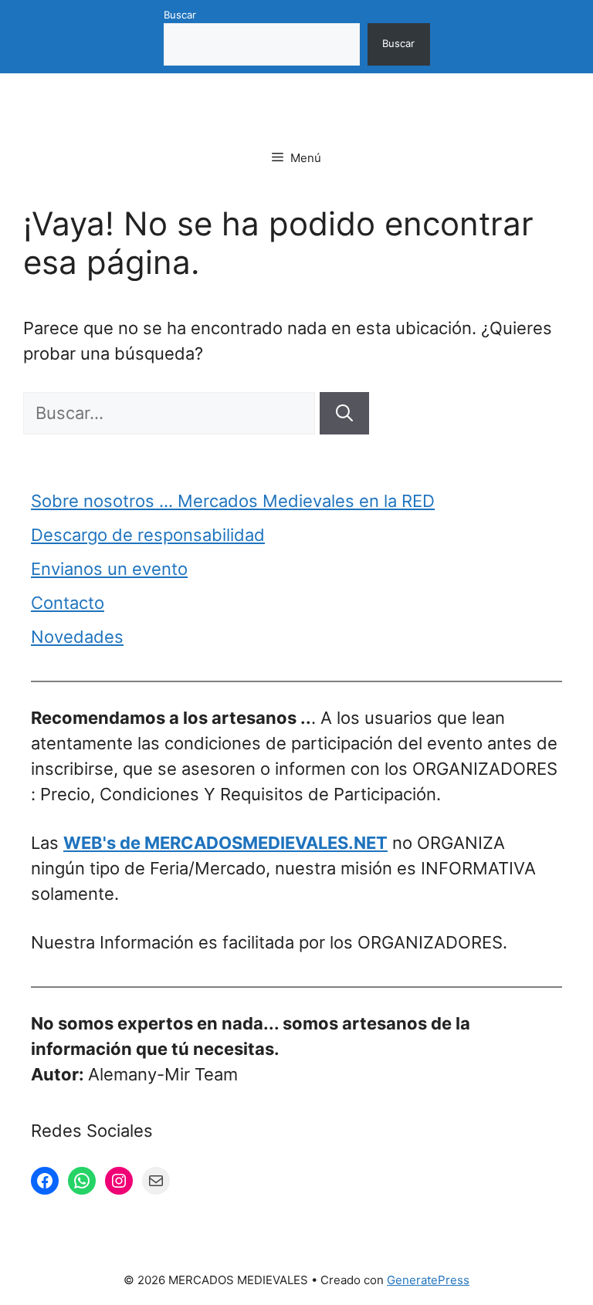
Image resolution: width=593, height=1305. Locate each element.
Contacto (67, 603)
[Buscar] (344, 413)
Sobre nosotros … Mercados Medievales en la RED (233, 501)
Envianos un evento (109, 569)
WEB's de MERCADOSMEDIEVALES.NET (225, 843)
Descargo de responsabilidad (148, 535)
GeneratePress (428, 1280)
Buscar (180, 14)
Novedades (77, 637)
